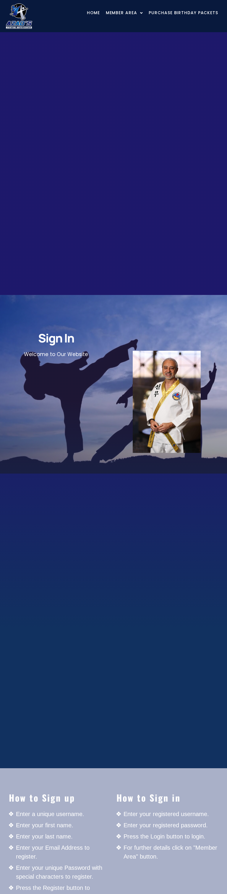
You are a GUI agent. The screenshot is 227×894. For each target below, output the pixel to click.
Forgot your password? (56, 461)
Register (56, 443)
